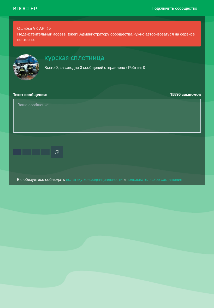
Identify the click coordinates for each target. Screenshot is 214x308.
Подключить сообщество (174, 8)
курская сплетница (74, 58)
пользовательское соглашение (154, 179)
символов (185, 94)
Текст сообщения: (30, 94)
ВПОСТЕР (25, 7)
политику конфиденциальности (94, 179)
